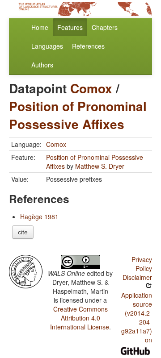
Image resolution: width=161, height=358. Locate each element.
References (88, 46)
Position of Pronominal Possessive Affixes (78, 115)
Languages (47, 46)
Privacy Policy (141, 264)
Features (70, 27)
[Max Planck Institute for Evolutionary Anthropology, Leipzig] (25, 270)
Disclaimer (137, 277)
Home (39, 27)
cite (23, 232)
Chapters (105, 27)
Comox (91, 88)
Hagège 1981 (39, 216)
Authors (42, 64)
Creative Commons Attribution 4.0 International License (79, 317)
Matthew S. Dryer (99, 166)
